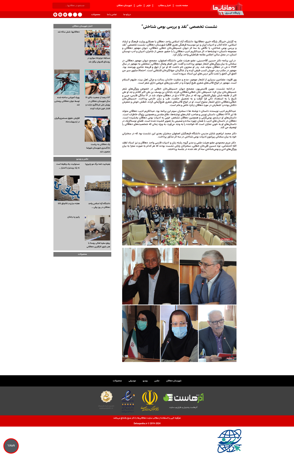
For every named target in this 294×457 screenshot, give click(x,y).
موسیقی (132, 381)
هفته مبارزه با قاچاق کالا (69, 203)
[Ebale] (55, 15)
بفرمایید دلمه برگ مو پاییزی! (97, 164)
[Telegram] (80, 15)
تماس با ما (112, 14)
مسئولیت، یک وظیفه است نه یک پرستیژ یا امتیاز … (68, 166)
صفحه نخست (182, 5)
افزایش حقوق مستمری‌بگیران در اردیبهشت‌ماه (67, 120)
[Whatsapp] (70, 15)
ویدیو (145, 381)
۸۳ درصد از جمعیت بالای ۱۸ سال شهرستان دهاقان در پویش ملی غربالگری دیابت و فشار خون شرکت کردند (97, 103)
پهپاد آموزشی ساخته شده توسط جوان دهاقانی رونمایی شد (67, 101)
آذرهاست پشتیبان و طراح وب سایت (183, 407)
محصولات (95, 14)
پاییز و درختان (73, 217)
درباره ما (127, 14)
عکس (139, 5)
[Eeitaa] (60, 15)
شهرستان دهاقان (124, 5)
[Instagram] (75, 15)
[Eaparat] (65, 15)
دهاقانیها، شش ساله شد (69, 32)
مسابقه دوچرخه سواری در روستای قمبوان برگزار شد (98, 60)
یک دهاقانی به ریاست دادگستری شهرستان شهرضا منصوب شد (98, 148)
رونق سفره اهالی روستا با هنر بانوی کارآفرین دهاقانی (98, 245)
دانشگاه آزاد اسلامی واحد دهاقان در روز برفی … (99, 205)
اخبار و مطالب (164, 5)
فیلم (148, 5)
